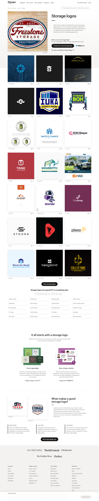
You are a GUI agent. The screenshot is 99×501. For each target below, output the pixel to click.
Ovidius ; (40, 116)
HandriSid (11, 416)
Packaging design (54, 478)
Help (73, 490)
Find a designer (38, 2)
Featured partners (76, 487)
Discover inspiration (33, 475)
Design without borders (77, 473)
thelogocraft (40, 245)
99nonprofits (10, 480)
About (9, 468)
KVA (39, 148)
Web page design (54, 473)
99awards (74, 475)
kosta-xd (68, 148)
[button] (97, 493)
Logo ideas (74, 480)
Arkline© (11, 213)
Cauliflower (40, 181)
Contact (9, 471)
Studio (52, 2)
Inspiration (46, 2)
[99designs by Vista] (12, 2)
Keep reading (19, 432)
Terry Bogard (12, 83)
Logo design (53, 468)
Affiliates (74, 478)
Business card (54, 471)
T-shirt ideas (74, 483)
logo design (71, 32)
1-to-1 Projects (32, 471)
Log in (89, 2)
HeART (11, 181)
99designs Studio (33, 480)
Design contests (32, 468)
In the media (10, 475)
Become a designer (76, 468)
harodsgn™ (69, 181)
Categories (22, 2)
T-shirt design (54, 480)
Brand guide (53, 475)
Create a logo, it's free (32, 380)
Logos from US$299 (65, 380)
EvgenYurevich (69, 278)
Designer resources (76, 485)
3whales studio (41, 278)
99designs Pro (32, 483)
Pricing (30, 478)
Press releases (11, 473)
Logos (19, 8)
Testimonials (10, 478)
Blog (73, 471)
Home (9, 8)
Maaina (68, 83)
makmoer (68, 213)
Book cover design (55, 483)
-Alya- (11, 245)
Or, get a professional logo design (62, 50)
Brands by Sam (41, 213)
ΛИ (38, 83)
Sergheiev (68, 116)
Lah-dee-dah (12, 148)
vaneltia (68, 245)
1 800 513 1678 (83, 2)
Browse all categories (55, 485)
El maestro (31, 420)
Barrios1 (45, 52)
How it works (29, 2)
